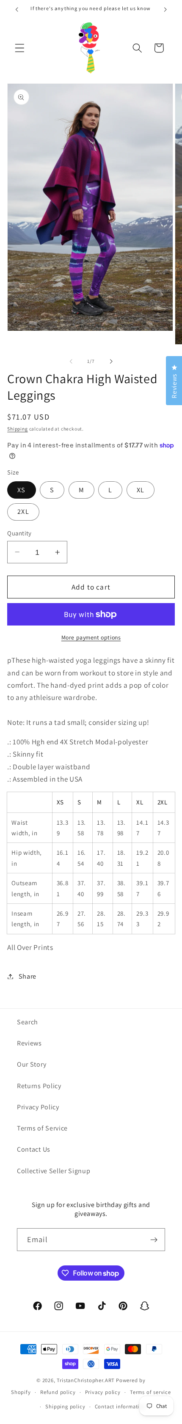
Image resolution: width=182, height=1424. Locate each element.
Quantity (19, 533)
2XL (23, 511)
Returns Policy (39, 1085)
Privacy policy (103, 1392)
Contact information (120, 1406)
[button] (19, 48)
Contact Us (33, 1149)
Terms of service (150, 1392)
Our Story (31, 1064)
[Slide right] (111, 361)
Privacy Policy (38, 1107)
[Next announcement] (165, 9)
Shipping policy (65, 1406)
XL (140, 490)
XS (21, 490)
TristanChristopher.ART (86, 1380)
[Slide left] (71, 361)
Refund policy (57, 1392)
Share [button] (27, 976)
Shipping (17, 428)
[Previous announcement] (16, 9)
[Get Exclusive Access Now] (154, 1239)
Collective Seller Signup (54, 1170)
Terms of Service (42, 1128)
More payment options (91, 637)
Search (27, 1022)
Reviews (29, 1043)
